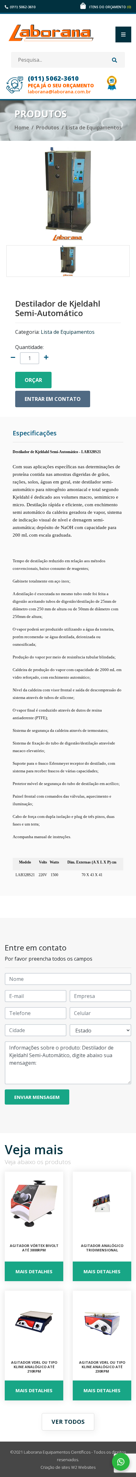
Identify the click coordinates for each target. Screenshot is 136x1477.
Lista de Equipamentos (94, 127)
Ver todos (68, 1421)
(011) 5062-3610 (22, 6)
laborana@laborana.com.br (59, 91)
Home (22, 127)
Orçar (33, 380)
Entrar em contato (53, 399)
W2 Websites (83, 1467)
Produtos (47, 127)
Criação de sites (55, 1467)
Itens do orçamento (110, 7)
